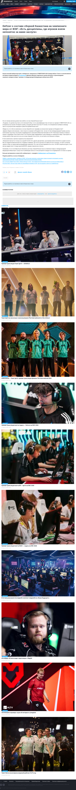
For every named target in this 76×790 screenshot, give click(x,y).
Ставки (25, 1)
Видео (30, 1)
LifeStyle (30, 4)
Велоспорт (67, 4)
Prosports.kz (22, 75)
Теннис (36, 4)
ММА (8, 4)
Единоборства (48, 4)
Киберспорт (23, 4)
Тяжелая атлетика (58, 4)
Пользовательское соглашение (22, 781)
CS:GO (5, 177)
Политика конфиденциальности (59, 781)
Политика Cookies (46, 781)
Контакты (11, 781)
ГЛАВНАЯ (4, 20)
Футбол (3, 4)
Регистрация (55, 1)
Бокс (12, 4)
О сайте (5, 781)
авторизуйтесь (40, 193)
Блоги (21, 1)
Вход (61, 1)
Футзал (41, 4)
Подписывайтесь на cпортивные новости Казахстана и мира (18, 68)
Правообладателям (36, 781)
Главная (16, 1)
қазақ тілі (71, 1)
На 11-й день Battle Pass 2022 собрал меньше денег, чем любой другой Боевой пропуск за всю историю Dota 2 (33, 161)
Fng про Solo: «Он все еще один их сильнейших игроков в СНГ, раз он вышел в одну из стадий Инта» (30, 163)
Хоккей (16, 4)
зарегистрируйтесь (52, 193)
